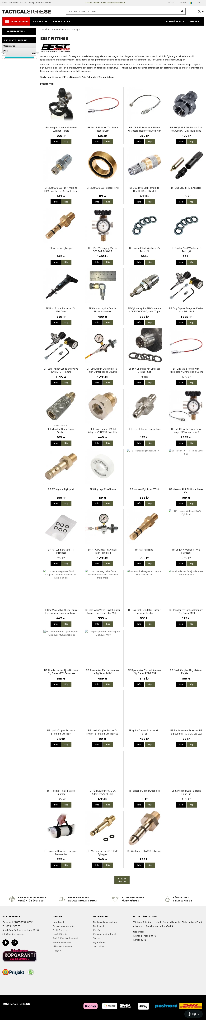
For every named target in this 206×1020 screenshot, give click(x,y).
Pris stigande (71, 77)
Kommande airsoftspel (104, 934)
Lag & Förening (60, 934)
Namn (58, 77)
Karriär (96, 930)
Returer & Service (62, 942)
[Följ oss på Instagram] (14, 942)
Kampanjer (40, 21)
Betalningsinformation (64, 926)
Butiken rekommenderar (105, 922)
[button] (182, 11)
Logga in (182, 3)
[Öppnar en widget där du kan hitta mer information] (193, 1014)
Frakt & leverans (61, 930)
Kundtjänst (58, 922)
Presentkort (61, 21)
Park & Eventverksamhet (65, 938)
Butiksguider (99, 926)
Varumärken (173, 21)
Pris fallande (89, 77)
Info (56, 141)
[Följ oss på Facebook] (5, 942)
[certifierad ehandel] (31, 972)
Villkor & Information (63, 946)
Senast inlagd (106, 77)
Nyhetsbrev (99, 942)
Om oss (96, 938)
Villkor (171, 3)
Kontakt (195, 21)
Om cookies (98, 946)
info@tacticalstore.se (13, 934)
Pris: (5, 51)
